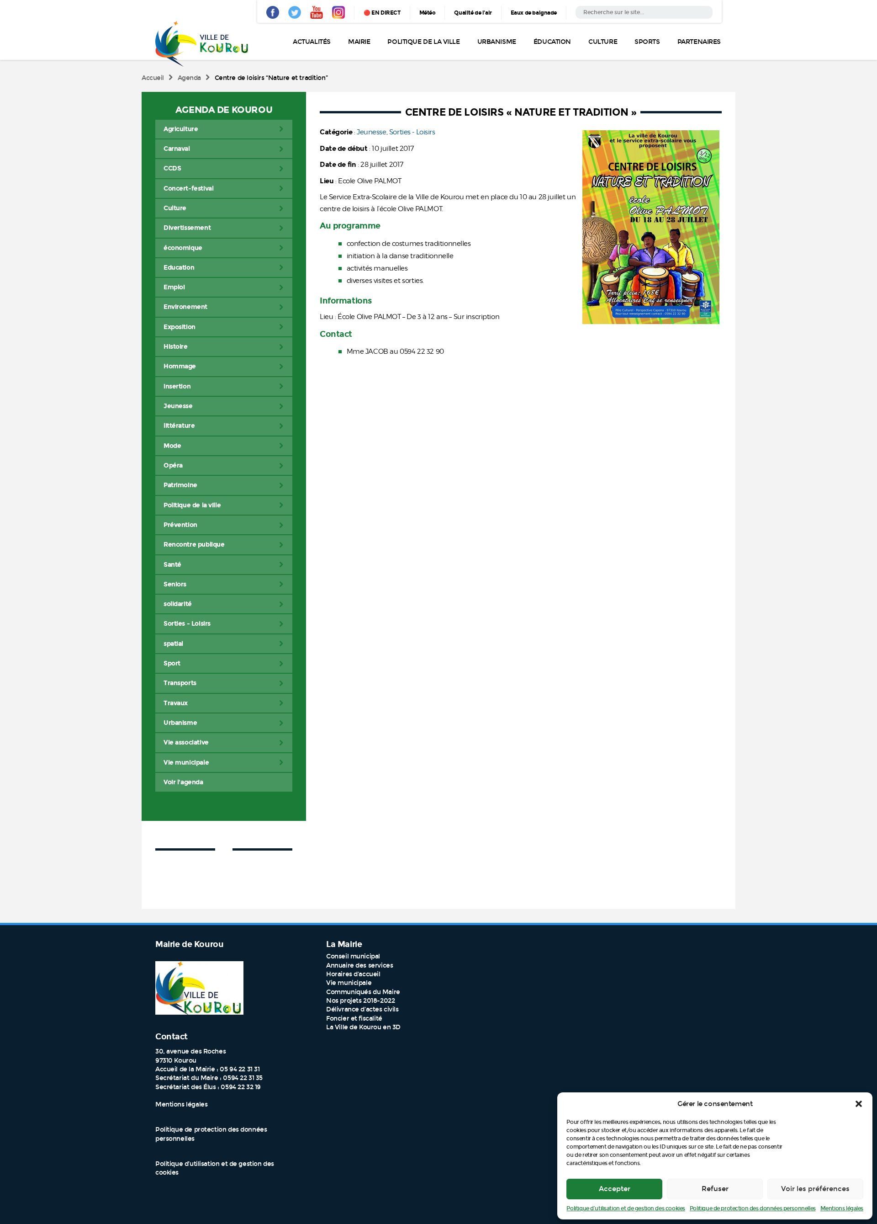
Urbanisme (496, 42)
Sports (647, 42)
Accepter (614, 1189)
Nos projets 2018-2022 (360, 1001)
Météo (427, 13)
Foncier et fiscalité (354, 1018)
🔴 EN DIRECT (382, 13)
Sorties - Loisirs (412, 132)
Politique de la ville (423, 42)
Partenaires (699, 42)
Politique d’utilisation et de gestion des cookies (625, 1208)
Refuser (715, 1189)
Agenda (189, 78)
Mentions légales (841, 1208)
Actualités (312, 42)
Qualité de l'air (472, 13)
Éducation (552, 42)
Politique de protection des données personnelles (753, 1208)
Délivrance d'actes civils (362, 1009)
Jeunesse (371, 132)
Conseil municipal (353, 956)
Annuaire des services (359, 965)
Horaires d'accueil (353, 974)
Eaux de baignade (534, 13)
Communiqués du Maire (363, 992)
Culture (602, 42)
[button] (858, 1103)
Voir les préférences (815, 1189)
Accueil (153, 78)
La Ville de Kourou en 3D (363, 1027)
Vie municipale (348, 983)
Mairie (359, 42)
